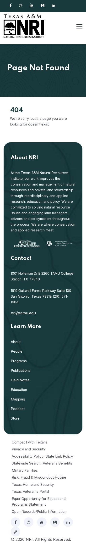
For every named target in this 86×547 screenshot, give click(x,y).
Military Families (25, 470)
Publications (21, 370)
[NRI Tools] (15, 531)
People (16, 351)
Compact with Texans (30, 442)
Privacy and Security (28, 449)
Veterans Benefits (57, 463)
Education (19, 389)
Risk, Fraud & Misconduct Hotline (39, 477)
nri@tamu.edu (23, 313)
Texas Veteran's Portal (30, 491)
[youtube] (42, 522)
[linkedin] (68, 522)
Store (15, 418)
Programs (19, 361)
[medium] (55, 522)
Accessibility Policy (27, 456)
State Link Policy (59, 456)
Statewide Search (26, 463)
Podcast (18, 408)
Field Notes (20, 380)
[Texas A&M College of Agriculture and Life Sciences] (59, 243)
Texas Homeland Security (33, 484)
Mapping (18, 399)
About (16, 341)
